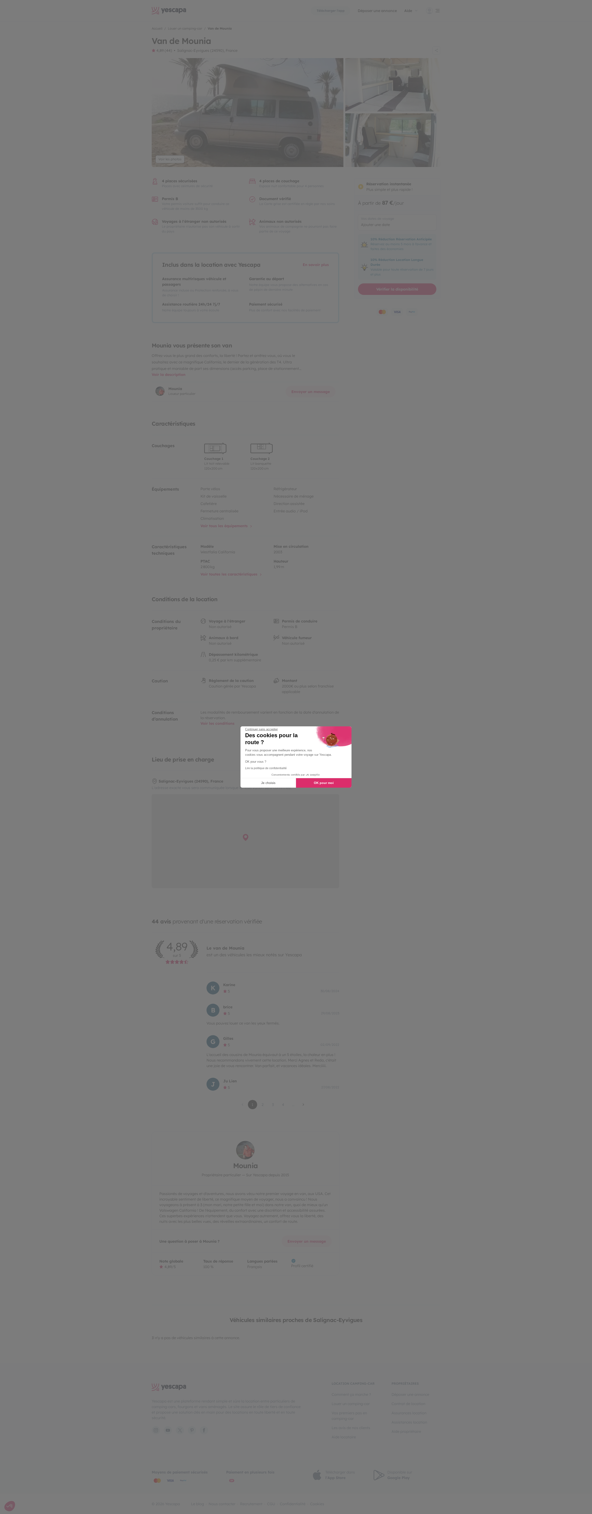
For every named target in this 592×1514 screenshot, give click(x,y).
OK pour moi (324, 783)
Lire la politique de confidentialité (266, 768)
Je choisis (268, 783)
